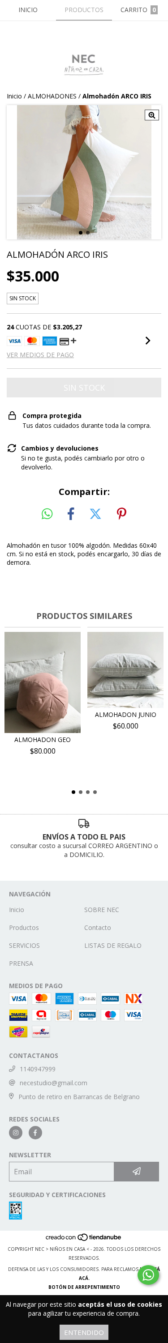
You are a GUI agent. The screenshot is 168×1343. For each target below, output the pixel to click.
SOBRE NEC (101, 909)
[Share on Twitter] (95, 514)
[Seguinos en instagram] (15, 1132)
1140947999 (38, 1069)
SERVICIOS (24, 945)
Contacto (97, 927)
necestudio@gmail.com (53, 1083)
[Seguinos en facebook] (35, 1132)
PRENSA (21, 963)
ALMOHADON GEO (42, 739)
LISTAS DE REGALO (113, 945)
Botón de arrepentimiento (84, 1287)
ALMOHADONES (52, 96)
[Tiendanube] (84, 1240)
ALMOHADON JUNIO (125, 714)
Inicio (14, 96)
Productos (24, 927)
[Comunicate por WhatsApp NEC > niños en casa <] (148, 1275)
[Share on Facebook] (70, 514)
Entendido (84, 1332)
